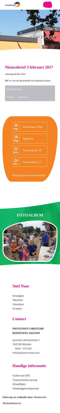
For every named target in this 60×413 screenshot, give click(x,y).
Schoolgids (18, 296)
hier (10, 81)
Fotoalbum (18, 304)
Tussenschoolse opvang (24, 380)
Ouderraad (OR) (21, 375)
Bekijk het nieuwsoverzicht (29, 175)
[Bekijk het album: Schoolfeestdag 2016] (30, 241)
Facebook (22, 97)
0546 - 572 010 (23, 348)
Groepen (17, 308)
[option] (30, 40)
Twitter (10, 97)
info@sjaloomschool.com (26, 353)
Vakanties (17, 300)
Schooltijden (19, 384)
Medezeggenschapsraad (25, 388)
